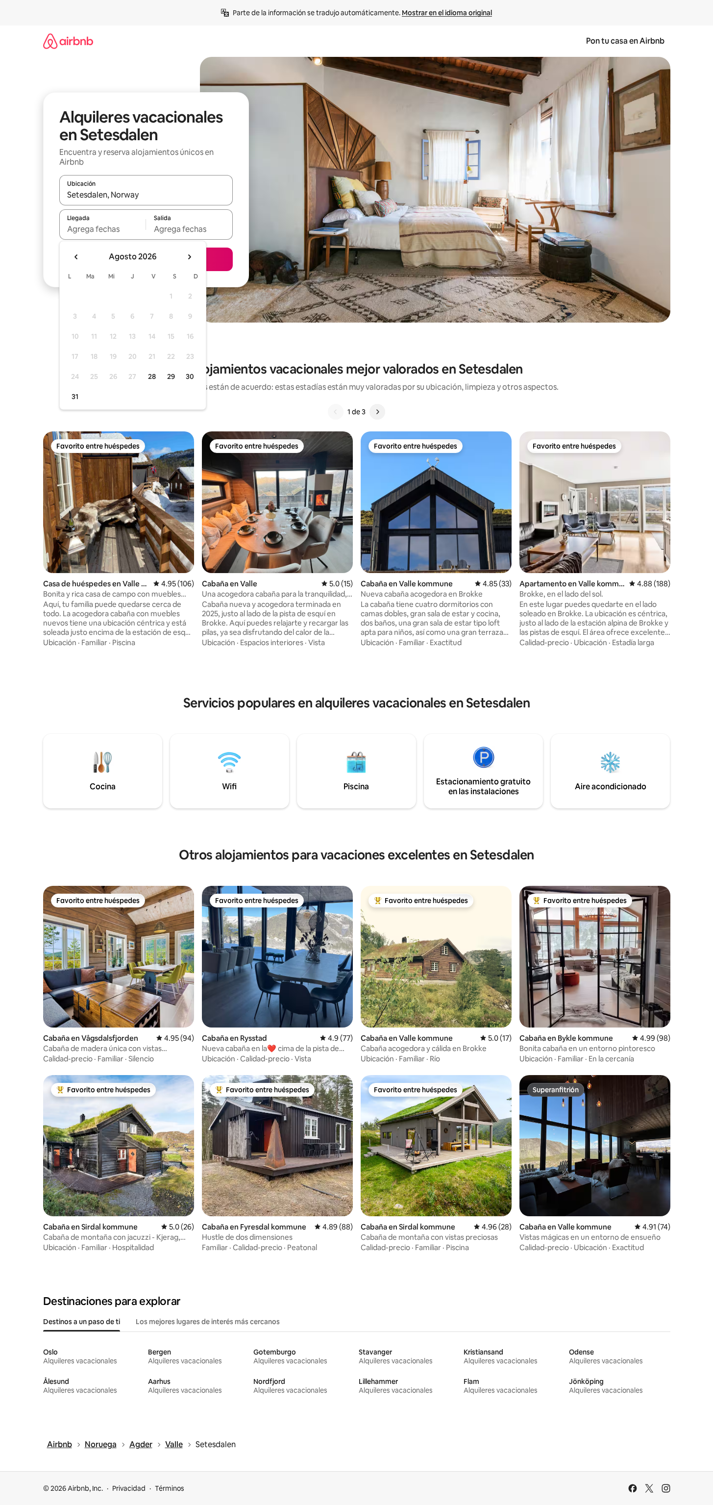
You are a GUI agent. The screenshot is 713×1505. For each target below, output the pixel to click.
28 (152, 376)
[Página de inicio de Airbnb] (68, 40)
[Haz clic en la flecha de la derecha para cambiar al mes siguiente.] (189, 257)
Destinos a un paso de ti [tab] (81, 1321)
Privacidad (129, 1488)
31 (75, 396)
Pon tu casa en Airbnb (625, 41)
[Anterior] (336, 412)
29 (171, 376)
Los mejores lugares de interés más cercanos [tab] (208, 1321)
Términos (169, 1488)
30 (190, 376)
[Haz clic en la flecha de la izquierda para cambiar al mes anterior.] (76, 257)
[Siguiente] (377, 412)
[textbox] (102, 229)
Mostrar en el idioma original (447, 12)
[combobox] (146, 195)
